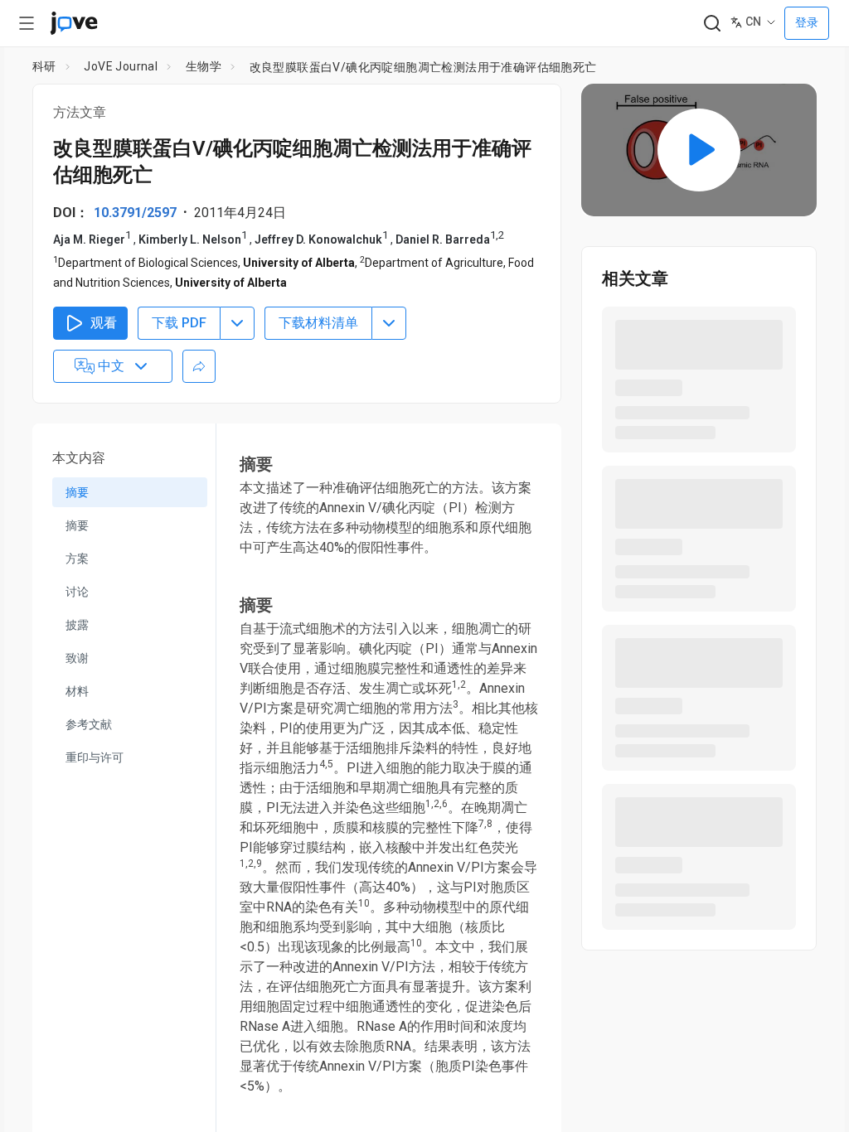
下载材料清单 (318, 323)
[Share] (199, 366)
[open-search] (712, 24)
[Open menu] (26, 23)
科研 (44, 66)
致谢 (77, 658)
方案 (77, 558)
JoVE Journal (121, 66)
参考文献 (88, 724)
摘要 (77, 492)
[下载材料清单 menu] (388, 323)
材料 (77, 691)
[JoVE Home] (74, 23)
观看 (103, 323)
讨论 (77, 591)
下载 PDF (179, 323)
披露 (77, 624)
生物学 (203, 66)
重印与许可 (94, 757)
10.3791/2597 (135, 212)
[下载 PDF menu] (237, 323)
